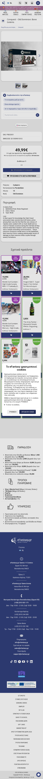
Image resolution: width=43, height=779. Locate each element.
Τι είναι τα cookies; (13, 405)
